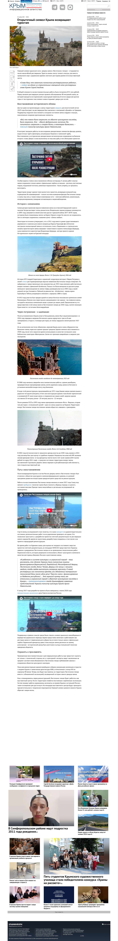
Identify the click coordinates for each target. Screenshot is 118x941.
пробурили (27, 485)
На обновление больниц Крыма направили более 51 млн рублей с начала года (92, 809)
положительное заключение (27, 593)
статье (24, 282)
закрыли (58, 108)
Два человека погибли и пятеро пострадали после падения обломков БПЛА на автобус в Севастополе (97, 44)
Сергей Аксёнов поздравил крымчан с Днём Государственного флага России (97, 31)
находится (60, 532)
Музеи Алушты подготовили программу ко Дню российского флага (98, 37)
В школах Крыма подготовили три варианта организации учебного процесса (25, 857)
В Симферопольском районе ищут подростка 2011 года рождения (96, 18)
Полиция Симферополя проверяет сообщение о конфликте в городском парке (25, 785)
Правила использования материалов (71, 929)
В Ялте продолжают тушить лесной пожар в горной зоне (97, 25)
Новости (12, 1)
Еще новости (59, 912)
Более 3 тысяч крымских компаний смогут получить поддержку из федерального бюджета (58, 906)
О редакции (105, 1)
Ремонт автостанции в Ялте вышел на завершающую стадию (23, 881)
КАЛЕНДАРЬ (98, 9)
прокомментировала (37, 581)
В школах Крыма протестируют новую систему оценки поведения (23, 905)
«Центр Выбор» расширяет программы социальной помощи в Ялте (91, 905)
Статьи (22, 1)
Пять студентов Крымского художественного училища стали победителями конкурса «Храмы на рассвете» (75, 880)
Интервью (17, 1)
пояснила (24, 127)
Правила (99, 1)
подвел (24, 85)
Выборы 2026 (28, 1)
